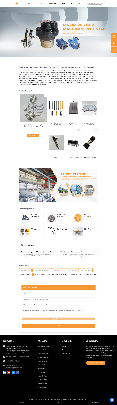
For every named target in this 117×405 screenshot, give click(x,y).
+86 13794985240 (23, 357)
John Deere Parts (43, 353)
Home (22, 62)
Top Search (95, 402)
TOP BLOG (57, 402)
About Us (65, 346)
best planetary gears (76, 274)
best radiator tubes (25, 270)
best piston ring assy (26, 274)
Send (58, 325)
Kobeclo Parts (42, 376)
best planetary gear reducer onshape (57, 274)
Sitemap (21, 402)
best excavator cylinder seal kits (42, 270)
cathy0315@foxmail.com (14, 368)
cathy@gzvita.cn (11, 365)
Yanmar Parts (42, 368)
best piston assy (73, 270)
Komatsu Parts (43, 357)
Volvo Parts (41, 365)
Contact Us (66, 353)
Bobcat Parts (42, 372)
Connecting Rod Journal (35, 62)
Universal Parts (43, 387)
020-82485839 (11, 357)
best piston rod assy (86, 270)
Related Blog (29, 245)
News (64, 350)
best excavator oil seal (59, 270)
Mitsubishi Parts (43, 383)
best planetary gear (40, 274)
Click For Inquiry (95, 363)
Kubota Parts (42, 361)
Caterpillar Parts (43, 346)
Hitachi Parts (42, 350)
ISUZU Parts (42, 380)
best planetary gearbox (90, 274)
